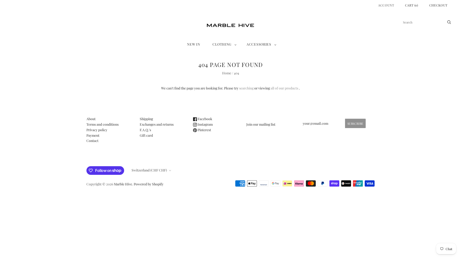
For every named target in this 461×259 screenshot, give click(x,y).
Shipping (146, 119)
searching (246, 88)
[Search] (449, 22)
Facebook (204, 119)
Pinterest (204, 130)
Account (386, 5)
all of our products (284, 88)
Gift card (146, 135)
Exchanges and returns (157, 124)
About (91, 119)
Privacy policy (96, 130)
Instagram (205, 124)
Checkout (438, 5)
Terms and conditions (102, 124)
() (411, 5)
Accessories (259, 44)
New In (193, 44)
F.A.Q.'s (145, 130)
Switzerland (149, 170)
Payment (92, 135)
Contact (92, 140)
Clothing (221, 44)
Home (226, 73)
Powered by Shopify (149, 184)
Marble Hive (123, 184)
